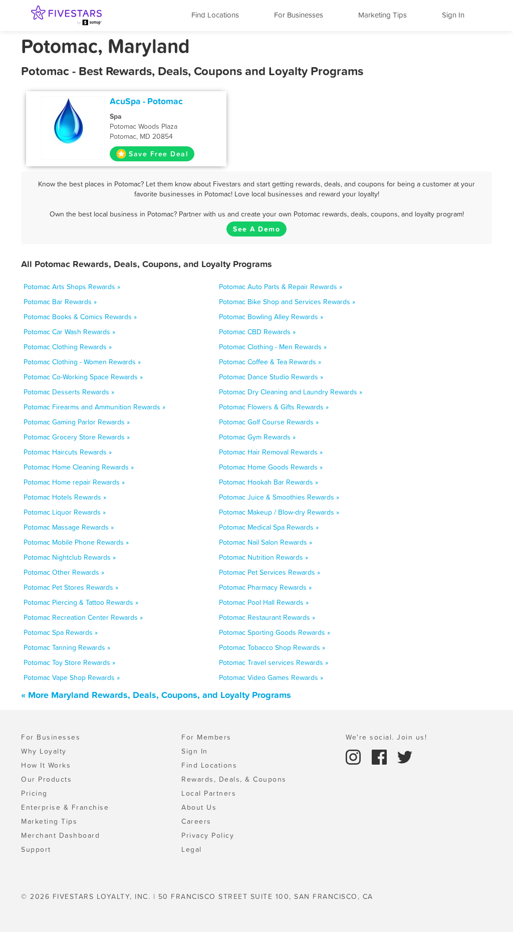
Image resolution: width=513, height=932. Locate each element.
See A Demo (256, 229)
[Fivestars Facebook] (381, 756)
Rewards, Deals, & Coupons (234, 779)
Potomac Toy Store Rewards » (69, 662)
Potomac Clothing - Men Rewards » (273, 347)
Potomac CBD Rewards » (257, 332)
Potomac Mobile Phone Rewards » (76, 542)
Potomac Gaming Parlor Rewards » (77, 422)
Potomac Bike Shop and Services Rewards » (287, 302)
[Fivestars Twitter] (404, 756)
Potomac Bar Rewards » (60, 302)
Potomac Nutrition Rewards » (263, 557)
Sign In (453, 15)
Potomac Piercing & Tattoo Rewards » (81, 602)
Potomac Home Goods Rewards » (271, 467)
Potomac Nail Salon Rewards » (265, 542)
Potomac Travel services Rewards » (273, 662)
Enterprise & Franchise (65, 807)
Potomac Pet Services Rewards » (269, 572)
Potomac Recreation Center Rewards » (83, 617)
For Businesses (298, 15)
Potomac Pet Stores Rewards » (71, 587)
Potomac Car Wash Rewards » (69, 332)
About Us (198, 807)
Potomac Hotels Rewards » (65, 497)
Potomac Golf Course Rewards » (269, 422)
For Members (206, 737)
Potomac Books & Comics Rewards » (80, 317)
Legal (191, 849)
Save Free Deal (158, 154)
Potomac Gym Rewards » (257, 437)
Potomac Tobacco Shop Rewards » (272, 647)
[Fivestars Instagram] (355, 756)
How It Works (46, 765)
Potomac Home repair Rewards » (74, 482)
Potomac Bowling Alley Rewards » (271, 317)
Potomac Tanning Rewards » (67, 647)
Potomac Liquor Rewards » (65, 512)
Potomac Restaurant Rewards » (267, 617)
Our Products (46, 779)
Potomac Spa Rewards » (61, 632)
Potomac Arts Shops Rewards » (72, 287)
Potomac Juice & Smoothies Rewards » (279, 497)
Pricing (34, 793)
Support (36, 849)
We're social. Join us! (386, 737)
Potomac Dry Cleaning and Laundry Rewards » (290, 392)
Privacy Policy (207, 835)
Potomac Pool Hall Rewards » (264, 602)
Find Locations (215, 15)
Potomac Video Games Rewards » (271, 677)
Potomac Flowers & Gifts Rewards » (274, 407)
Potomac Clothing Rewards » (68, 347)
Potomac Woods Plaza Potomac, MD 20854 (143, 126)
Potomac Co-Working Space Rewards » (83, 377)
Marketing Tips (382, 15)
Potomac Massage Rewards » (69, 527)
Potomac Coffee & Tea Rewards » (270, 362)
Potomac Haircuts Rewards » (68, 452)
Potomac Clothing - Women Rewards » (82, 362)
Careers (196, 821)
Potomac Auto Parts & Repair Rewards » (280, 287)
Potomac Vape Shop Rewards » (72, 677)
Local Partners (208, 793)
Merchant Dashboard (60, 835)
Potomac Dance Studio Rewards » (271, 377)
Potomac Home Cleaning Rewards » (79, 467)
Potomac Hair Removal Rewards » (271, 452)
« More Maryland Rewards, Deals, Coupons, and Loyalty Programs (156, 695)
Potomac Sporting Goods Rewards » (274, 632)
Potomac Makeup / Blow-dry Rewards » (279, 512)
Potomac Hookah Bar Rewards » (268, 482)
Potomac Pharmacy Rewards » (265, 587)
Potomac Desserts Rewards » (69, 392)
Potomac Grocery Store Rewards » (77, 437)
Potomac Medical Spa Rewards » (269, 527)
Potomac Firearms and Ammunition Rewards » (94, 407)
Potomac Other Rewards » (64, 572)
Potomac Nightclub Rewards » (70, 557)
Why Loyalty (44, 751)
